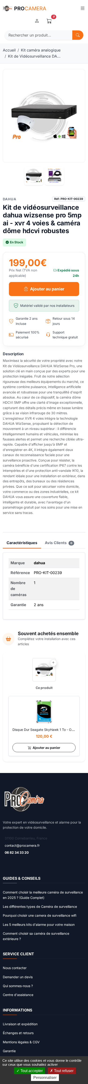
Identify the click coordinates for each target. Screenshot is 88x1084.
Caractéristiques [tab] (22, 542)
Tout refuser (63, 1071)
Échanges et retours (18, 1033)
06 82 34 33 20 (17, 852)
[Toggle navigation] (82, 8)
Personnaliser (45, 1078)
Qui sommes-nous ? (18, 986)
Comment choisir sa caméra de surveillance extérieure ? (36, 936)
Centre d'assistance (18, 995)
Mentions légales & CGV (21, 1042)
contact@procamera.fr (22, 845)
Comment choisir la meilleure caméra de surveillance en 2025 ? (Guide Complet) (43, 894)
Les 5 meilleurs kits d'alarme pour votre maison (39, 925)
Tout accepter (31, 1071)
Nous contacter (15, 968)
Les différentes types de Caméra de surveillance (40, 906)
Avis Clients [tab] (58, 542)
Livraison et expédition (20, 1024)
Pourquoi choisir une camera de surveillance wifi (39, 915)
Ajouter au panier (47, 288)
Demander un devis (18, 977)
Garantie (9, 1051)
